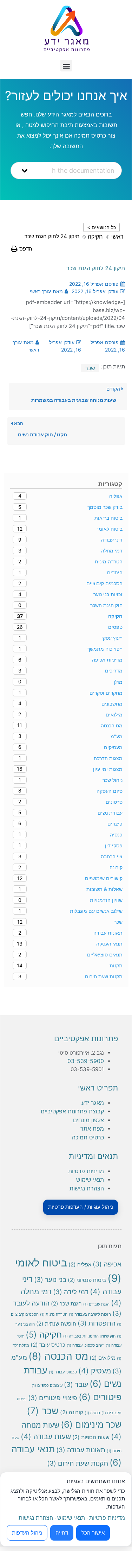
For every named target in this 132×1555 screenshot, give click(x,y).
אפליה (79, 1264)
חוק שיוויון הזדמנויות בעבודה (89, 1336)
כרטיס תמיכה (88, 1137)
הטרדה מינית (53, 1314)
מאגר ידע (92, 1102)
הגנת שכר (66, 1303)
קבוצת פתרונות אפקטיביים (72, 1111)
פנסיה (92, 1413)
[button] (66, 65)
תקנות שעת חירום (77, 1463)
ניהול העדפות (27, 1532)
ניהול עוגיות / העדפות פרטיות (80, 1206)
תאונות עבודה (80, 1450)
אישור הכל (93, 1532)
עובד (76, 1384)
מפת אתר (92, 1128)
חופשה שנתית (56, 1323)
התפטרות (97, 1323)
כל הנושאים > (101, 227)
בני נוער (50, 1280)
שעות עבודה (46, 1436)
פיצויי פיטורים (52, 1398)
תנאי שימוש (90, 1179)
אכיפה (107, 1264)
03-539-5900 (85, 1060)
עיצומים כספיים (47, 1385)
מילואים (103, 1357)
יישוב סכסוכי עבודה (85, 1345)
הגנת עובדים (96, 1304)
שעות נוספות (91, 1437)
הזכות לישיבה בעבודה (90, 1314)
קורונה (71, 1412)
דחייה (61, 1532)
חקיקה (44, 1334)
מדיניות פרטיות (86, 1171)
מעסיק (94, 1370)
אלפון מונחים (88, 1120)
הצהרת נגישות (87, 1188)
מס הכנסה (58, 1356)
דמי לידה (70, 1292)
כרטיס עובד (48, 1344)
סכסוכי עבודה (63, 1372)
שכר (90, 368)
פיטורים (100, 1396)
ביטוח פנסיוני (87, 1280)
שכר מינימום (91, 1424)
